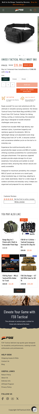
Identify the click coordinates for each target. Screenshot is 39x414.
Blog (3, 364)
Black (6, 79)
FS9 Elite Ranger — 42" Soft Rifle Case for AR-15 (28, 278)
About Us (4, 378)
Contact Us (5, 361)
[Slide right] (24, 55)
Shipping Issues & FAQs (9, 358)
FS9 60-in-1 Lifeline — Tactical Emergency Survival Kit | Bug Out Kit (28, 243)
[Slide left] (15, 55)
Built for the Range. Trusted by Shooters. (19, 3)
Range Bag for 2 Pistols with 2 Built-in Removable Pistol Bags (10, 242)
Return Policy (6, 375)
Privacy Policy (6, 387)
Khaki (25, 79)
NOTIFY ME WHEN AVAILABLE (27, 90)
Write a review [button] (19, 202)
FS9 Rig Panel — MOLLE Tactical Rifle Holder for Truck (10, 278)
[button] (3, 10)
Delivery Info (6, 381)
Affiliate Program (7, 384)
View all (19, 291)
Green (15, 79)
